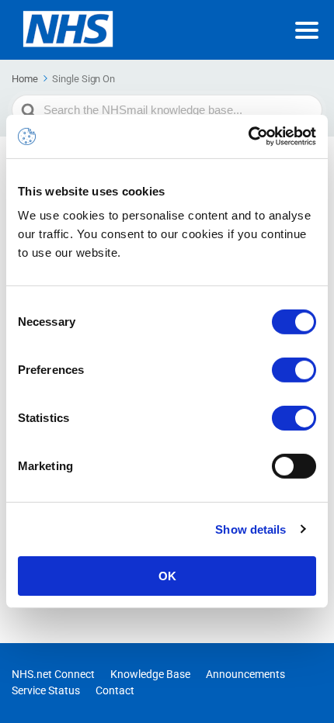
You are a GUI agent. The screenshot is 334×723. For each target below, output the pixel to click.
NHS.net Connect (53, 674)
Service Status (46, 690)
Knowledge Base (150, 674)
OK (167, 576)
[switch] (294, 370)
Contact (115, 690)
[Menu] (306, 30)
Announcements (245, 674)
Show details (250, 528)
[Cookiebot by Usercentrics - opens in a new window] (248, 136)
